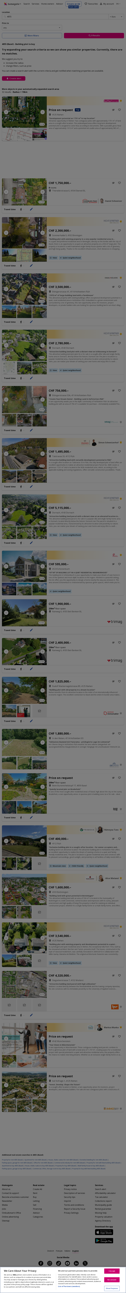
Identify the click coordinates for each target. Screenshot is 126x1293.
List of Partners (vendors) (69, 1286)
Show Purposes (112, 1288)
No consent (111, 1280)
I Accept (112, 1271)
